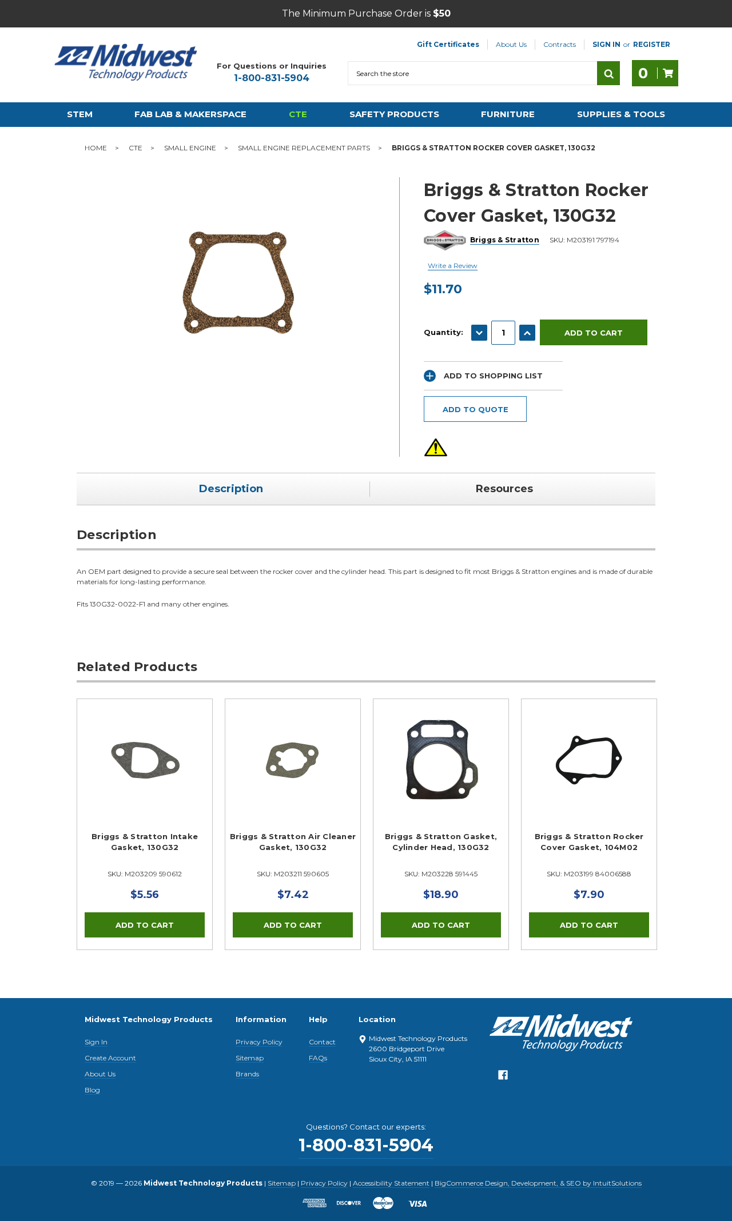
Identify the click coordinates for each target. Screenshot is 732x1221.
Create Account (110, 1058)
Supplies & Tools (621, 114)
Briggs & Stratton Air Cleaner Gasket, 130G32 (293, 842)
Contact (322, 1042)
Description (231, 488)
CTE (298, 114)
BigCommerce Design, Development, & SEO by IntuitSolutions (538, 1183)
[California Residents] (436, 447)
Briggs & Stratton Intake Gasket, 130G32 (145, 842)
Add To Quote (475, 409)
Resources (504, 488)
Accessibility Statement (391, 1183)
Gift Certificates (448, 44)
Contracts (559, 44)
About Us (511, 44)
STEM (80, 114)
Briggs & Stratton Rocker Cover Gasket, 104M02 (589, 842)
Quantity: (443, 332)
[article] (145, 824)
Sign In (96, 1042)
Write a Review (453, 265)
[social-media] (503, 1078)
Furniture (508, 114)
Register (651, 44)
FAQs (318, 1058)
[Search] (608, 73)
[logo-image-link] (126, 62)
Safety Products (394, 114)
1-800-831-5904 (271, 78)
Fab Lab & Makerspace (190, 114)
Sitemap (250, 1058)
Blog (92, 1090)
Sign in (606, 44)
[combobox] (472, 73)
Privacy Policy (259, 1042)
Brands (247, 1074)
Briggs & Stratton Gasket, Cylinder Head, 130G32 (441, 842)
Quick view (145, 760)
